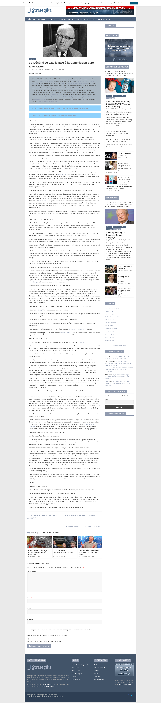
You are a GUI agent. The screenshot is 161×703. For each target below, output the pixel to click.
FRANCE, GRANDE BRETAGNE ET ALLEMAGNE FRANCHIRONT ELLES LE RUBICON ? (118, 363)
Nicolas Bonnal (109, 334)
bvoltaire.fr (68, 97)
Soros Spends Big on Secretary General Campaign (115, 235)
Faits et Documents (99, 668)
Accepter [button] (134, 3)
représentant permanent (76, 329)
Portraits (71, 19)
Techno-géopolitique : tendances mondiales (83, 526)
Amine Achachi (109, 337)
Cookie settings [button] (123, 3)
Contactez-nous (103, 19)
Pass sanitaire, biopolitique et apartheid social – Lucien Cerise (89, 552)
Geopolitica (97, 677)
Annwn (107, 368)
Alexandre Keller (109, 340)
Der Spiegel (39, 310)
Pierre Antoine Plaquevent (112, 308)
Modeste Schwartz (110, 323)
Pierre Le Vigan (109, 314)
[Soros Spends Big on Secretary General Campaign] (119, 210)
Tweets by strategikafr (119, 346)
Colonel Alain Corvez (111, 320)
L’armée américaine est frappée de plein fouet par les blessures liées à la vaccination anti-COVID (62, 516)
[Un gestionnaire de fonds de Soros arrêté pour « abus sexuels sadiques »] (111, 275)
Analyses (52, 19)
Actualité (62, 19)
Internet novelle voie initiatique (77, 83)
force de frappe (43, 201)
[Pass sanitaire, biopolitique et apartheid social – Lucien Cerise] (90, 537)
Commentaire (32, 571)
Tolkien (62, 83)
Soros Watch (117, 229)
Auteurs (80, 19)
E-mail (29, 608)
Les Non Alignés (77, 674)
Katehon (96, 671)
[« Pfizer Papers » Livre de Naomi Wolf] (111, 152)
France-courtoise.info (58, 97)
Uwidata (96, 674)
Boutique (90, 19)
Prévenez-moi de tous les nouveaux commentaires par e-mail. (47, 635)
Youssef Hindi (109, 311)
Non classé (32, 59)
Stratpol (74, 677)
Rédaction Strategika (45, 69)
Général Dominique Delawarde (114, 317)
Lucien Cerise (109, 325)
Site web (30, 619)
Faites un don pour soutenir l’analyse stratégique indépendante (54, 115)
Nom (29, 598)
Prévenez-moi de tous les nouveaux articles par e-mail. (45, 641)
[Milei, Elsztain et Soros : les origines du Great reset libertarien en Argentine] (111, 287)
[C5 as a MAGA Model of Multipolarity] (111, 265)
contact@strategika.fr (47, 686)
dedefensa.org (77, 97)
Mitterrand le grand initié (44, 81)
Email (106, 399)
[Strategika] (29, 19)
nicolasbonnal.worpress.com (48, 101)
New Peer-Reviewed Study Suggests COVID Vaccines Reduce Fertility (118, 104)
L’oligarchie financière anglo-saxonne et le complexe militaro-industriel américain (117, 377)
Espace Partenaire (99, 680)
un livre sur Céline (56, 94)
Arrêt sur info (76, 671)
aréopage (35, 282)
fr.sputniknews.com (89, 97)
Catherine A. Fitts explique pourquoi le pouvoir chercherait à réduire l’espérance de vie (124, 166)
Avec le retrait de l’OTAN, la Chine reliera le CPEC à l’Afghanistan (38, 552)
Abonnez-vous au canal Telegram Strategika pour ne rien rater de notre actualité (60, 108)
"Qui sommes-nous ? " (49, 684)
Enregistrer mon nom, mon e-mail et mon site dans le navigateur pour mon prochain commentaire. (61, 630)
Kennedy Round (65, 333)
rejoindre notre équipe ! (125, 684)
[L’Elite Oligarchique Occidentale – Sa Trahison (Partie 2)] (65, 537)
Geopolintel (75, 668)
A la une (109, 96)
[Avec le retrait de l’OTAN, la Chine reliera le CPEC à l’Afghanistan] (39, 537)
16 (93, 556)
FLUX (95, 665)
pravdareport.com (40, 99)
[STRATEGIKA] (39, 664)
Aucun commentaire (59, 69)
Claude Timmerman (111, 328)
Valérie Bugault (109, 331)
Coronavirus (110, 98)
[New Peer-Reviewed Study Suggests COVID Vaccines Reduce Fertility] (119, 79)
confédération (62, 174)
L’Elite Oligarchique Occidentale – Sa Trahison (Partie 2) (63, 552)
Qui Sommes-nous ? (39, 19)
